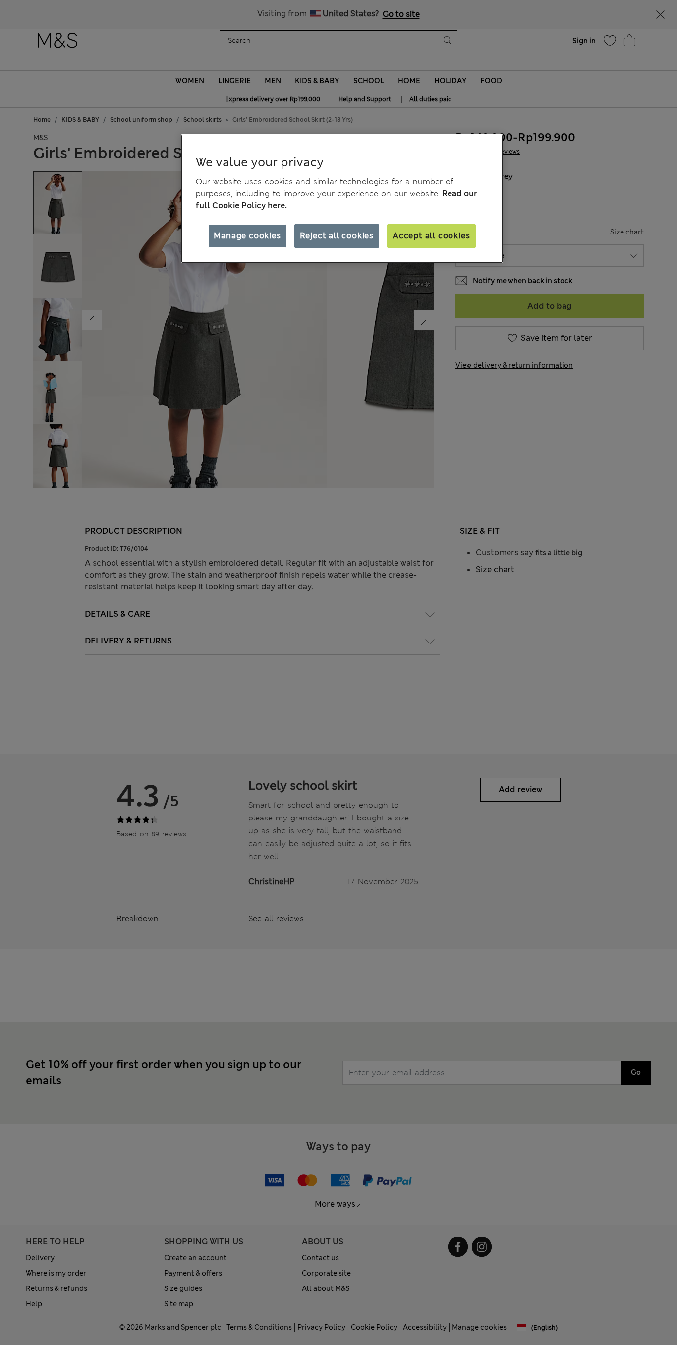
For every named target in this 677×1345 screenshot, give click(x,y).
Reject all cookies (337, 236)
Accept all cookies (431, 236)
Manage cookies (247, 236)
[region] (342, 198)
